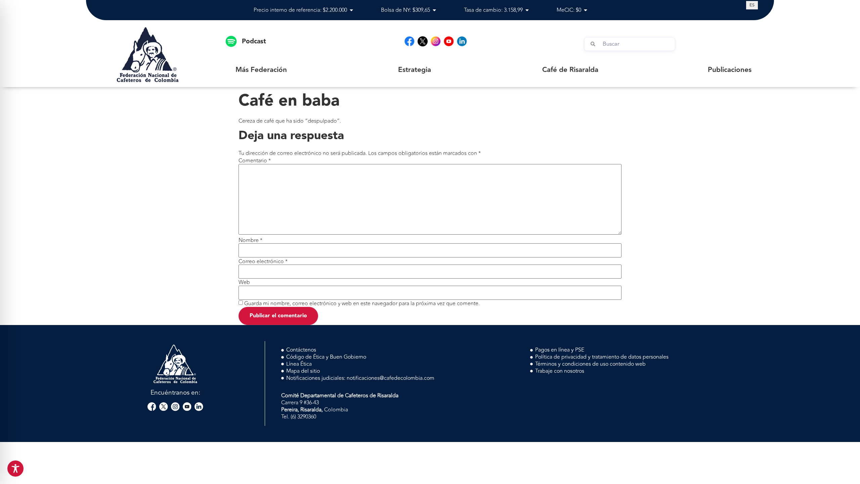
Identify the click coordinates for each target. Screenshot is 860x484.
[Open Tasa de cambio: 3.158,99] (527, 10)
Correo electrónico (263, 261)
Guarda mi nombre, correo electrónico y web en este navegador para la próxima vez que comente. (362, 303)
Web (244, 282)
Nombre (250, 240)
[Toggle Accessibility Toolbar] (15, 468)
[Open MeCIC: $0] (585, 10)
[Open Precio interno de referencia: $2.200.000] (351, 10)
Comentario (255, 160)
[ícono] (423, 41)
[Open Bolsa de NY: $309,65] (434, 10)
